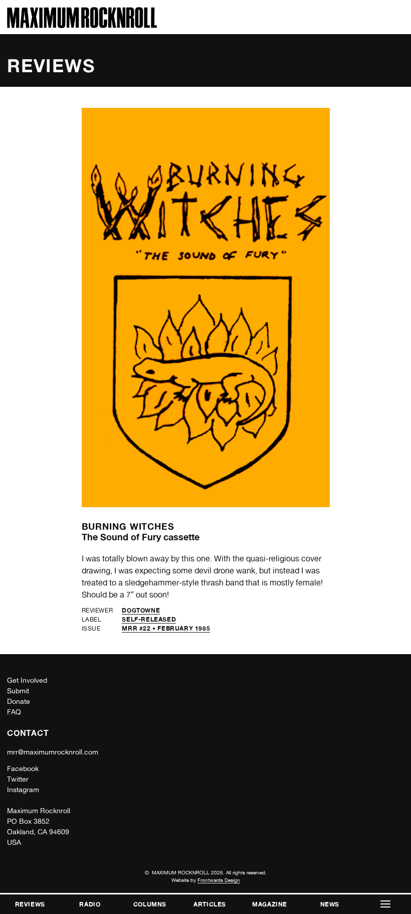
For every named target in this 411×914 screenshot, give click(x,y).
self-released (149, 619)
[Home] (82, 25)
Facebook (23, 769)
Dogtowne (141, 610)
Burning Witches (128, 526)
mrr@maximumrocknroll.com (52, 752)
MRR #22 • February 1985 (166, 628)
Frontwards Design (218, 880)
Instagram (23, 790)
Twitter (18, 779)
